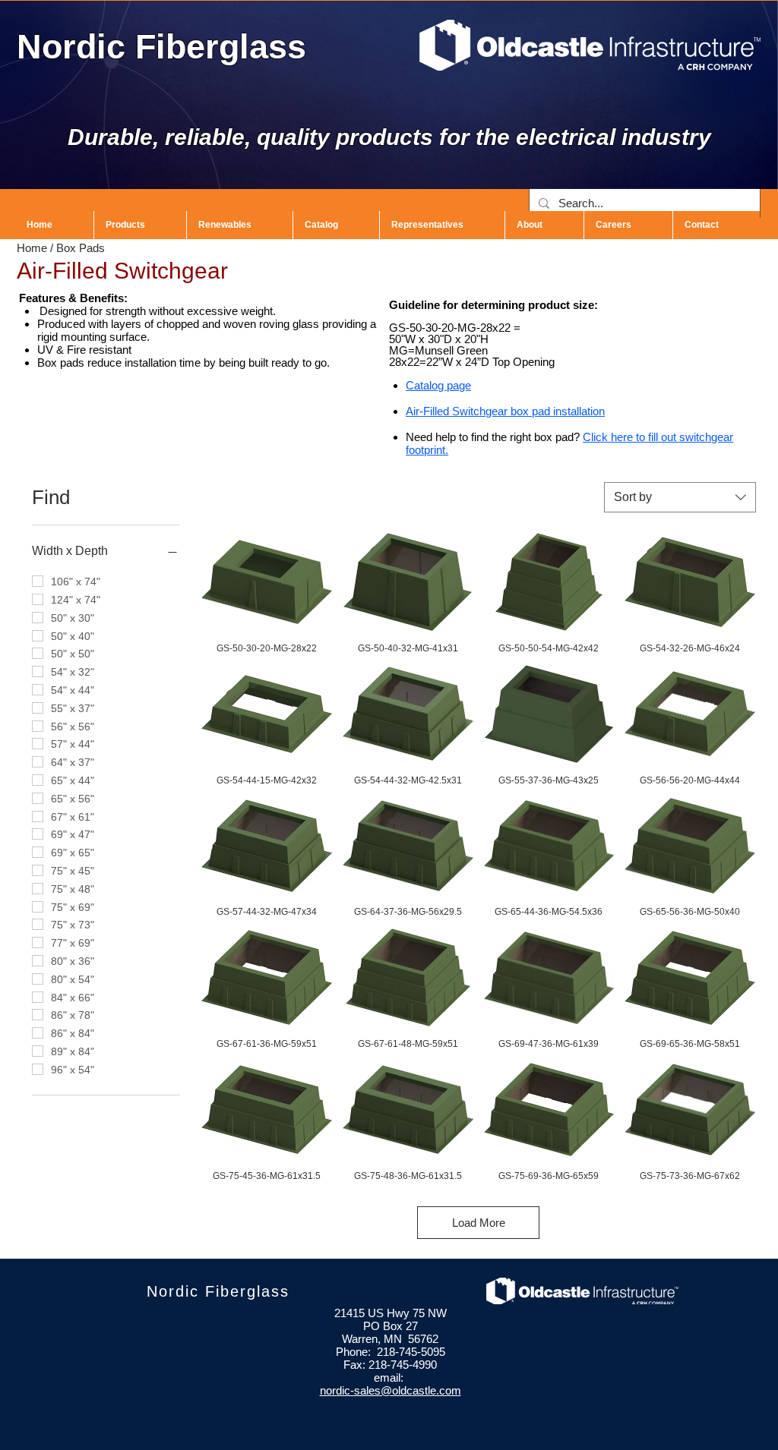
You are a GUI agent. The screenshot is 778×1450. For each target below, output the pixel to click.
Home (32, 247)
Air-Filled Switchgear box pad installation (505, 411)
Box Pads (80, 247)
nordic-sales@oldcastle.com (390, 1390)
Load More (478, 1222)
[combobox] (680, 497)
